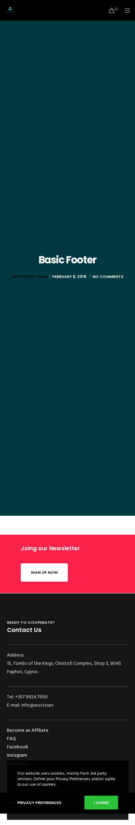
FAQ (11, 738)
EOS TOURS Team (29, 276)
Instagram (17, 755)
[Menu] (125, 10)
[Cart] (110, 10)
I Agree (101, 802)
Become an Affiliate (27, 730)
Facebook (17, 747)
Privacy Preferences (39, 802)
